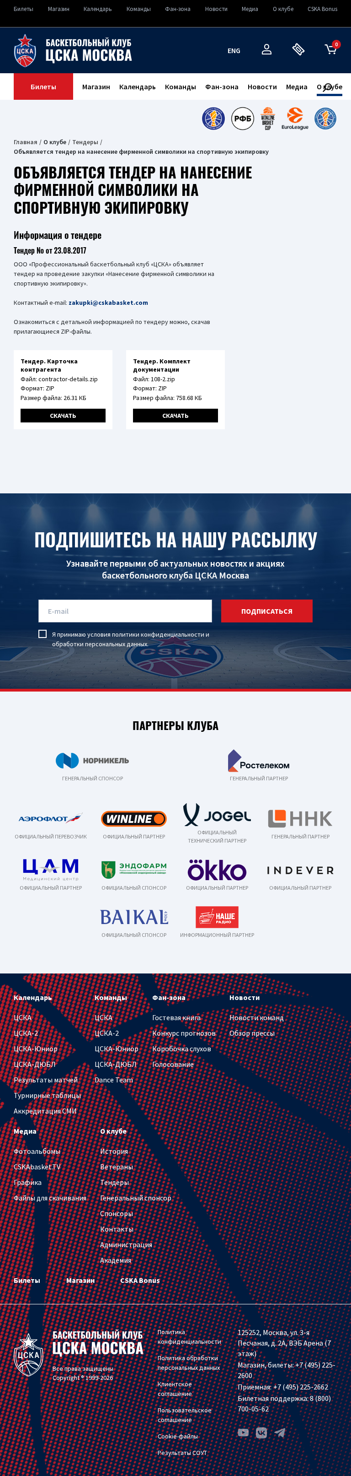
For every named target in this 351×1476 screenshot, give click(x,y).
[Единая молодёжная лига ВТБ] (325, 118)
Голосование (173, 1064)
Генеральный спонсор (135, 1197)
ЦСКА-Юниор (36, 1048)
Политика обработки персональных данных (189, 1363)
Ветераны (116, 1166)
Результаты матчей (46, 1079)
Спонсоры (116, 1213)
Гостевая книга (176, 1017)
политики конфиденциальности (158, 634)
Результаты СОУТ (182, 1453)
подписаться (266, 611)
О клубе (283, 9)
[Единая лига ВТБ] (213, 118)
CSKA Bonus (322, 9)
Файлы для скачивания (50, 1197)
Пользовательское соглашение (185, 1415)
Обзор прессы (252, 1033)
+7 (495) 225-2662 (300, 1386)
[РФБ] (243, 118)
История (114, 1151)
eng (234, 50)
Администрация (126, 1244)
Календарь (98, 9)
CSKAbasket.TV (37, 1166)
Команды (139, 9)
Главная (25, 142)
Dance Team (114, 1079)
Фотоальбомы (37, 1151)
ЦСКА (23, 1017)
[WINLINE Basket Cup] (268, 118)
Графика (28, 1182)
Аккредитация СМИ (45, 1110)
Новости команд (256, 1017)
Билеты (23, 9)
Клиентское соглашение (175, 1389)
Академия (115, 1260)
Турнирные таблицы (47, 1095)
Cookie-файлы (178, 1436)
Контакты (116, 1228)
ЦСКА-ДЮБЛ (35, 1064)
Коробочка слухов (181, 1048)
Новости (216, 9)
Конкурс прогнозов (184, 1033)
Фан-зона (178, 9)
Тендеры (85, 142)
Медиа (250, 9)
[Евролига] (295, 118)
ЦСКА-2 (26, 1033)
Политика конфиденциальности (189, 1337)
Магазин (58, 9)
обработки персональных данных (99, 644)
